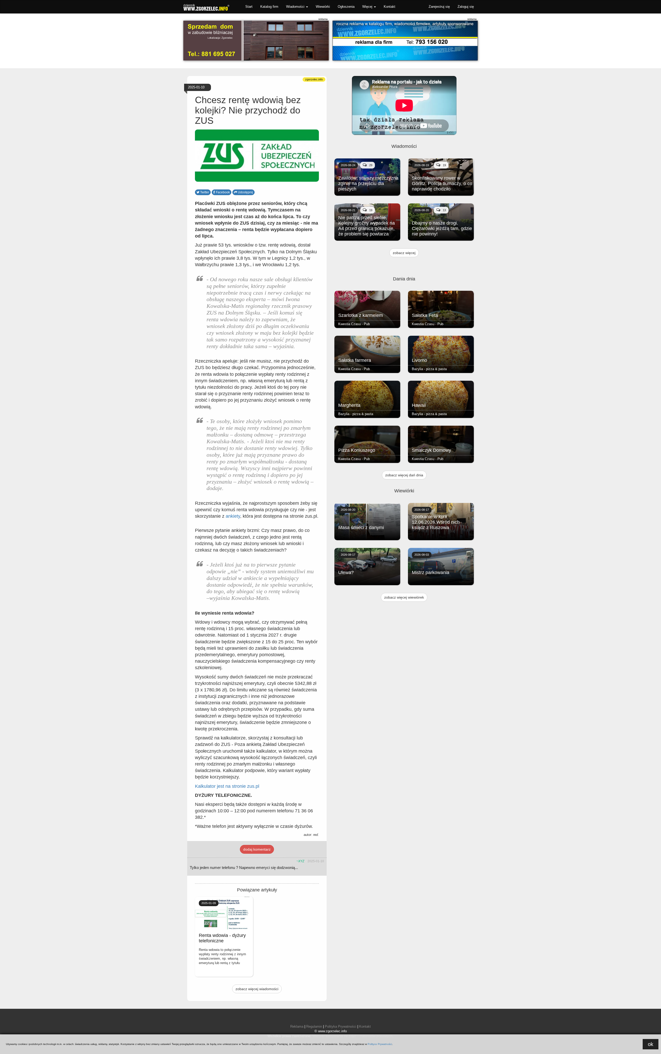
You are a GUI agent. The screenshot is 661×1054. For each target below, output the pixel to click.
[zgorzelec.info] (405, 40)
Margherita (349, 405)
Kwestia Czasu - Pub (354, 324)
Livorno (419, 360)
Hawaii (419, 405)
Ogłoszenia (346, 7)
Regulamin (314, 1026)
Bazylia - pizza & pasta (429, 369)
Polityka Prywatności (340, 1026)
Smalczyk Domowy (431, 450)
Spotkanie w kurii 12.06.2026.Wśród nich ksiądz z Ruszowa (436, 522)
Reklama (296, 1026)
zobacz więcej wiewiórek (404, 597)
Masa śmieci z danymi (361, 527)
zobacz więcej (404, 253)
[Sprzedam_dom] (256, 40)
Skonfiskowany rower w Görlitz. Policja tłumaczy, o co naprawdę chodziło (442, 183)
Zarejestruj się (439, 7)
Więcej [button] (367, 7)
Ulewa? (346, 572)
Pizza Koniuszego (356, 450)
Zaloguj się (466, 7)
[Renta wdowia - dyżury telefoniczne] (224, 913)
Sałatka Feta (425, 315)
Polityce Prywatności (380, 1044)
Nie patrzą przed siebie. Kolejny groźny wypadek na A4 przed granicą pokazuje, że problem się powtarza (366, 225)
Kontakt (389, 7)
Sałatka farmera (354, 360)
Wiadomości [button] (295, 7)
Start (249, 7)
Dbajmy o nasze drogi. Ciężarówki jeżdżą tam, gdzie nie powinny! (442, 228)
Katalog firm (269, 7)
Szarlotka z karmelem (360, 315)
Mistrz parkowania (430, 572)
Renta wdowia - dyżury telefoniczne (222, 938)
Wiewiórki (323, 7)
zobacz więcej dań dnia (404, 475)
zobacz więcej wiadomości (256, 989)
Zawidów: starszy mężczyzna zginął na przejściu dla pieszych (368, 183)
